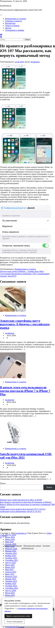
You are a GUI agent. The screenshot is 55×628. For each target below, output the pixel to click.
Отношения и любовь (14, 30)
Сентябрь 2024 (11, 588)
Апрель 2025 (10, 572)
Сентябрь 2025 (11, 560)
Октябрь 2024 (11, 586)
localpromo (35, 62)
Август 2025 (10, 562)
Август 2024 (10, 590)
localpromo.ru (5, 5)
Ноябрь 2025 (10, 556)
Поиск (3, 483)
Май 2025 (9, 569)
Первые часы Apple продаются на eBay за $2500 (21, 500)
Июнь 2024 (10, 595)
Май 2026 (9, 542)
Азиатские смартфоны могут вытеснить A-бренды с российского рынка (25, 324)
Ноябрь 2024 (10, 583)
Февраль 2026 (11, 549)
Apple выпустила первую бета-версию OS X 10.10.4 (22, 509)
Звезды (8, 28)
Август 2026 (10, 535)
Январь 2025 (10, 579)
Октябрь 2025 (11, 558)
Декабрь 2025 (11, 553)
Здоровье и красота (13, 21)
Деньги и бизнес (12, 25)
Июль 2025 (10, 565)
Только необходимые (14, 622)
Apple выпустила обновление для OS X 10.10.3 (20, 511)
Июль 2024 (10, 593)
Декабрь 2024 (11, 581)
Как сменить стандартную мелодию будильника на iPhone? (26, 502)
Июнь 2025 (10, 567)
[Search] (1, 37)
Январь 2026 (10, 551)
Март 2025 (9, 574)
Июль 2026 (10, 537)
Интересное (10, 23)
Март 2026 (9, 546)
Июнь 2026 (10, 539)
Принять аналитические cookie (18, 616)
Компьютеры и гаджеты (15, 19)
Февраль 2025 (11, 576)
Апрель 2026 (10, 544)
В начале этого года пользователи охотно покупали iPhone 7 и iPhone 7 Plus (25, 391)
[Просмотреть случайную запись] (1, 35)
